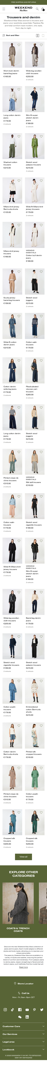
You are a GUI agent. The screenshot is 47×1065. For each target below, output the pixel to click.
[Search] (37, 9)
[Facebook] (19, 1009)
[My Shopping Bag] (42, 9)
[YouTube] (27, 1009)
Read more (23, 967)
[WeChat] (19, 1016)
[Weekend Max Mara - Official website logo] (23, 9)
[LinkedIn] (27, 1016)
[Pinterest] (34, 1009)
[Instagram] (5, 1009)
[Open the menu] (3, 9)
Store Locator (25, 984)
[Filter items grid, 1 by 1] (43, 36)
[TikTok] (12, 1009)
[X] (41, 1009)
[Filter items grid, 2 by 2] (37, 36)
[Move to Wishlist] (19, 45)
